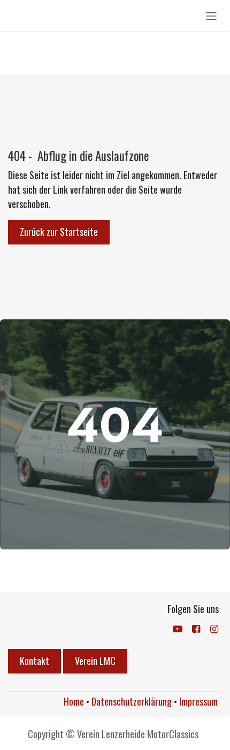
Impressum (198, 701)
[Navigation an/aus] (211, 15)
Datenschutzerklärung (131, 701)
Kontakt (34, 661)
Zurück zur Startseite (59, 232)
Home (74, 701)
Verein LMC (95, 661)
